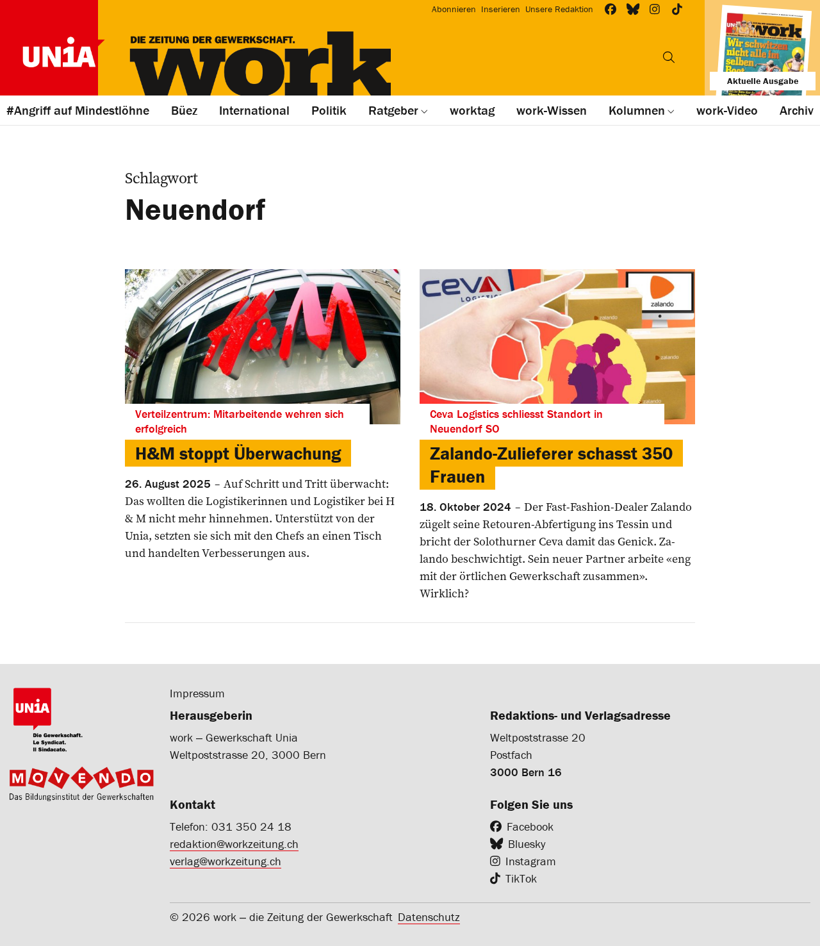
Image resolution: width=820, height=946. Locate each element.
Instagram (530, 861)
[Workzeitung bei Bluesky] (633, 9)
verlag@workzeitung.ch (225, 861)
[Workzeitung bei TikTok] (677, 9)
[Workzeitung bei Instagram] (655, 9)
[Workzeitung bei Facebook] (610, 9)
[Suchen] (668, 57)
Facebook (530, 826)
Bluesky (526, 843)
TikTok (521, 878)
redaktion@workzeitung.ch (234, 843)
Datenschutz (429, 916)
